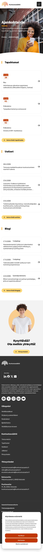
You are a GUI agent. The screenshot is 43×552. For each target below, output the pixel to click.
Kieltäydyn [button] (21, 540)
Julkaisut (4, 451)
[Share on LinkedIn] (5, 376)
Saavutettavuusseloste (10, 505)
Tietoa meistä (6, 439)
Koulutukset (6, 419)
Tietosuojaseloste (8, 508)
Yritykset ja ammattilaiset (10, 415)
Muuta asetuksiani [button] (22, 544)
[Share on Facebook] (8, 376)
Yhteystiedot (6, 454)
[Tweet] (12, 376)
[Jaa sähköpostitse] (15, 376)
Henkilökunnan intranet (9, 426)
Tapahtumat (5, 443)
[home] (11, 4)
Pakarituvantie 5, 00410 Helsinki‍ (13, 479)
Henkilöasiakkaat (7, 411)
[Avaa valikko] (39, 4)
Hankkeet (5, 447)
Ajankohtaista (14, 37)
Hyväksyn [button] (21, 536)
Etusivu (4, 37)
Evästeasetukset (7, 512)
